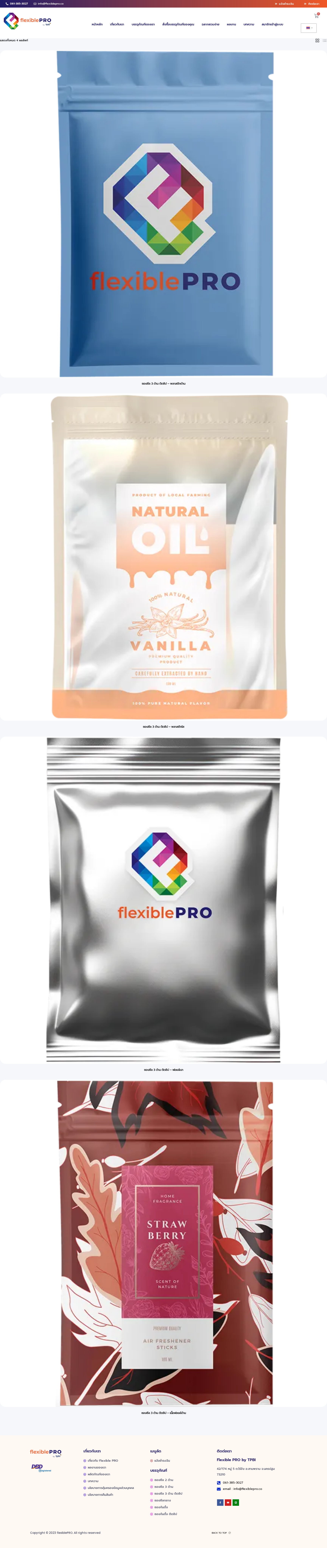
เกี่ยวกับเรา (117, 24)
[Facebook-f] (220, 1502)
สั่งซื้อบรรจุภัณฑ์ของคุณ (178, 24)
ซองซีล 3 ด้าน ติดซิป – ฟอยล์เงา (163, 1070)
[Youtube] (228, 1502)
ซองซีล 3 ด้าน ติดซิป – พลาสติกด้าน (163, 383)
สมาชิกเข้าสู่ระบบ (272, 24)
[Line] (235, 1502)
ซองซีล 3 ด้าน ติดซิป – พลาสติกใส (163, 726)
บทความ (249, 24)
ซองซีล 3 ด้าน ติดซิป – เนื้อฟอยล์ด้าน (163, 1413)
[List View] (324, 40)
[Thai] (308, 28)
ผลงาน (231, 24)
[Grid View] (317, 40)
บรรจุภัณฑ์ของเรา (143, 24)
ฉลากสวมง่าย (210, 24)
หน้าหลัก (97, 24)
